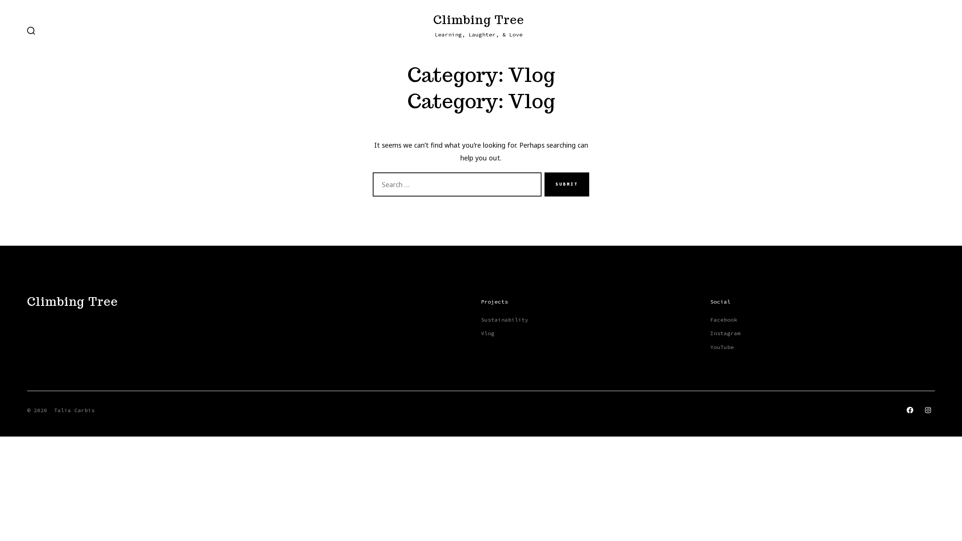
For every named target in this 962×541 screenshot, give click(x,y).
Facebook (723, 319)
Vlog (488, 333)
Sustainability (504, 319)
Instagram (725, 333)
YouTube (722, 347)
